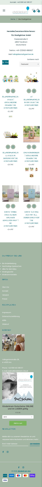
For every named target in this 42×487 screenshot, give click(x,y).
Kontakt (5, 291)
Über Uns (5, 287)
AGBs (4, 320)
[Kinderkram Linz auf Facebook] (3, 451)
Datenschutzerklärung (11, 316)
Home (13, 19)
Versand (5, 295)
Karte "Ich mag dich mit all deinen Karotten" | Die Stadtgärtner (31, 217)
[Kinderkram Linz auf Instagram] (8, 451)
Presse (4, 299)
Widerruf (5, 324)
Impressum (6, 312)
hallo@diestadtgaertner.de (22, 54)
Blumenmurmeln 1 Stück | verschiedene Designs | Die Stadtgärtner (10, 102)
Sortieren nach (33, 59)
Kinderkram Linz (24, 471)
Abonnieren (35, 444)
